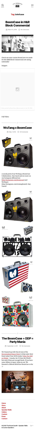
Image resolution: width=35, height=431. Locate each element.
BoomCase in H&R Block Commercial (17, 23)
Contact (4, 418)
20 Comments (24, 132)
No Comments (25, 29)
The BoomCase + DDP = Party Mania (17, 340)
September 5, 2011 (12, 346)
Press (4, 416)
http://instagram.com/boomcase (13, 180)
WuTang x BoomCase (17, 127)
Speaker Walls (7, 410)
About (4, 407)
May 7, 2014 (12, 132)
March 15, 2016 (12, 29)
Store (3, 405)
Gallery (4, 412)
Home (4, 403)
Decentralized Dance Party (11, 354)
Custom (4, 414)
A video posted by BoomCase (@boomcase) (12, 108)
